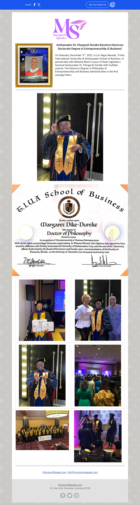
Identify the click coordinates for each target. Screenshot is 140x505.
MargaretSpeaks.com (54, 472)
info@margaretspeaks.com (83, 472)
